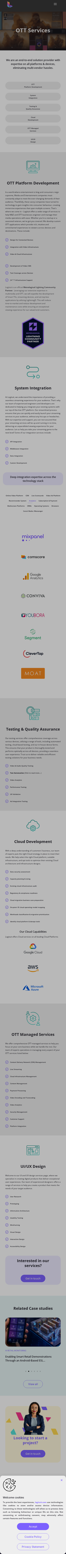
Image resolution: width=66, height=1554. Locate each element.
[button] (61, 1480)
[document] (33, 777)
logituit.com (40, 1502)
